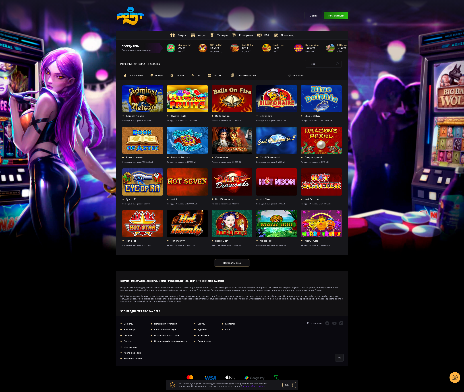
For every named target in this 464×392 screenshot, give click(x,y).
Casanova (221, 157)
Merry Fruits (311, 240)
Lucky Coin (221, 240)
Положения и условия (165, 324)
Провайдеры (204, 341)
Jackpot (128, 335)
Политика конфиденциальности (170, 341)
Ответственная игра (165, 329)
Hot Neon (265, 199)
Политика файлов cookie (166, 335)
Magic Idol (266, 240)
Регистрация (336, 15)
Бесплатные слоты (133, 358)
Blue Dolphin (312, 115)
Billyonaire (266, 115)
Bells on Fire (222, 115)
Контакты (230, 324)
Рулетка (128, 341)
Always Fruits (178, 115)
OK (287, 385)
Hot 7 (174, 199)
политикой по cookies (253, 386)
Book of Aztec (134, 157)
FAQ (227, 329)
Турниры (202, 329)
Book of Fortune (180, 157)
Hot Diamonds (224, 199)
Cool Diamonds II (270, 157)
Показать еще (232, 262)
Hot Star (131, 240)
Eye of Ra (131, 199)
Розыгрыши (204, 335)
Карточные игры (132, 353)
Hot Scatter (312, 199)
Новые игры (130, 329)
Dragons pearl (313, 157)
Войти (314, 15)
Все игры (128, 324)
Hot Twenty (178, 240)
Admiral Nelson (135, 115)
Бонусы (201, 324)
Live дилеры (130, 347)
